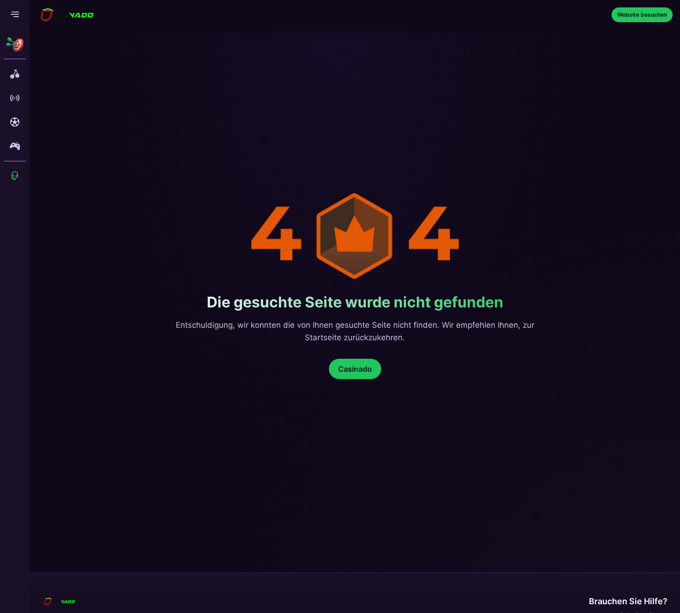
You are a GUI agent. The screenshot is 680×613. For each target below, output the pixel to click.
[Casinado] (67, 15)
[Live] (15, 98)
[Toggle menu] (15, 15)
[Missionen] (15, 44)
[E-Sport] (15, 146)
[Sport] (15, 122)
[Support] (15, 176)
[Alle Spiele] (15, 74)
